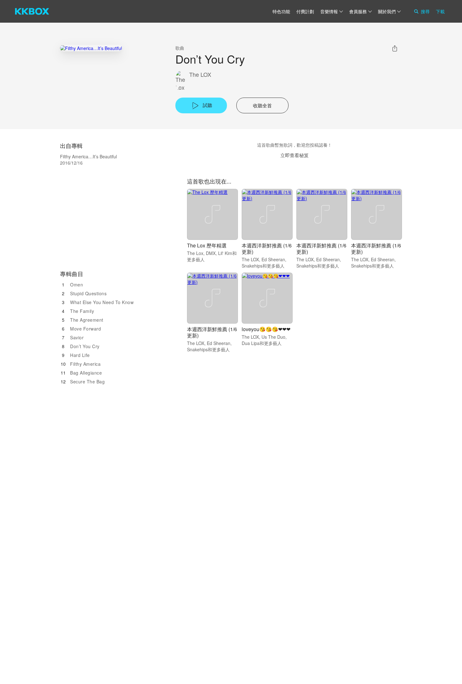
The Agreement (86, 320)
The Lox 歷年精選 (207, 245)
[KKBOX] (32, 11)
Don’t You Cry (85, 346)
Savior (77, 337)
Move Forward (85, 328)
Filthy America (85, 364)
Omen (76, 284)
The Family (82, 311)
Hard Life (80, 355)
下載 (440, 11)
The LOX (200, 74)
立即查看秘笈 (294, 155)
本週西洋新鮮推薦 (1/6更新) (267, 248)
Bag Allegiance (86, 373)
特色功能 (281, 11)
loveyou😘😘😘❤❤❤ (266, 329)
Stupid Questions (88, 293)
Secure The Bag (87, 381)
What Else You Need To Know (102, 302)
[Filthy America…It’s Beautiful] (91, 48)
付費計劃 (305, 11)
